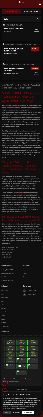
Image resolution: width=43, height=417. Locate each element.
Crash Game (4, 312)
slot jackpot (14, 224)
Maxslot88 (21, 192)
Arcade (3, 315)
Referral (25, 277)
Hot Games (4, 290)
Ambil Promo (35, 49)
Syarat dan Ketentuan (7, 280)
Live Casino (4, 297)
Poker (3, 319)
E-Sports (3, 322)
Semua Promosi (11, 11)
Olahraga (3, 308)
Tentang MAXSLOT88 (7, 270)
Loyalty (25, 273)
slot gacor (17, 105)
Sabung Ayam (5, 326)
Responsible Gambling (7, 273)
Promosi (25, 270)
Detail (36, 29)
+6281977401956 (32, 291)
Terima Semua (28, 412)
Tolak (6, 412)
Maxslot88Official (31, 295)
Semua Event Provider (31, 11)
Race (2, 301)
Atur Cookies (16, 412)
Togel (2, 305)
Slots (6, 19)
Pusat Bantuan (5, 277)
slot (40, 140)
